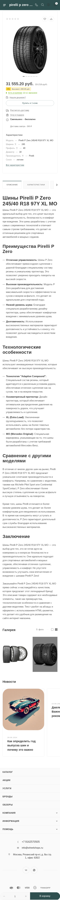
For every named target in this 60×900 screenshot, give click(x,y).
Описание (12, 185)
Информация (11, 821)
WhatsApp (34, 870)
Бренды (8, 796)
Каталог (8, 772)
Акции (6, 780)
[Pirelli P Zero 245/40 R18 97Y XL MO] (30, 50)
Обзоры (8, 805)
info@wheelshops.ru (32, 847)
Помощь (8, 829)
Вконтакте (26, 870)
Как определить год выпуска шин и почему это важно (21, 745)
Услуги (7, 788)
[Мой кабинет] (48, 5)
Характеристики (36, 185)
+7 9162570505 (31, 842)
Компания (9, 813)
